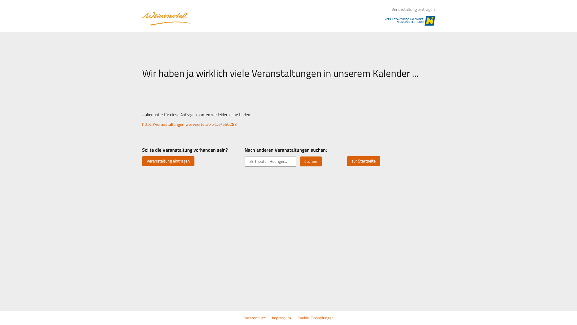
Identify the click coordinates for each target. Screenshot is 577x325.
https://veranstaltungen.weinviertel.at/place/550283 (189, 124)
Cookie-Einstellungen (316, 318)
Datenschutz (254, 318)
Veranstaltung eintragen (413, 9)
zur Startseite (364, 161)
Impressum (281, 318)
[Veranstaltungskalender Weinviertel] (166, 19)
